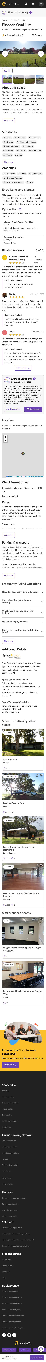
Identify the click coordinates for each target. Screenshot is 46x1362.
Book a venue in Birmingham (13, 1328)
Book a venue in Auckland (12, 1303)
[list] (23, 1109)
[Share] (37, 731)
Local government (9, 1141)
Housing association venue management (18, 1240)
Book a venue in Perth (10, 1291)
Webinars (5, 1272)
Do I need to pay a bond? (15, 622)
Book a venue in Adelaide (12, 1297)
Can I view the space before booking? (16, 601)
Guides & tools (8, 1266)
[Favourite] (41, 731)
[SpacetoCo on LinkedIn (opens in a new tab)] (14, 1335)
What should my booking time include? (17, 612)
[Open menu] (41, 4)
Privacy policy (7, 1109)
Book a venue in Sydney (11, 1310)
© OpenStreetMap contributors (32, 477)
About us (5, 1091)
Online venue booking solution (14, 1198)
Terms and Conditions (10, 1103)
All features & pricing (10, 1216)
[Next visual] (41, 54)
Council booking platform (12, 1228)
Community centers (10, 1147)
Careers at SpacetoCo (10, 1121)
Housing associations (10, 1153)
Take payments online (10, 1204)
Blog (3, 1278)
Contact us (6, 1127)
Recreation (6, 1171)
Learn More (7, 673)
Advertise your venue (10, 1210)
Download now (12, 712)
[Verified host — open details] (30, 12)
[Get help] (41, 1349)
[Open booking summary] (33, 4)
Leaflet (10, 477)
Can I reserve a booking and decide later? (20, 631)
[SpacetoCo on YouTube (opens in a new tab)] (9, 1335)
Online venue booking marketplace (15, 1246)
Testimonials (7, 1115)
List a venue (6, 1178)
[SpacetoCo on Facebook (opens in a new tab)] (4, 1335)
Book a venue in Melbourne (13, 1316)
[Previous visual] (5, 54)
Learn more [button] (7, 696)
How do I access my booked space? (20, 592)
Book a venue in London (11, 1322)
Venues (5, 1159)
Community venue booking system (15, 1234)
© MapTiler (18, 477)
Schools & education (10, 1165)
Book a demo (7, 1184)
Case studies (7, 1259)
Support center (8, 1097)
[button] (26, 4)
